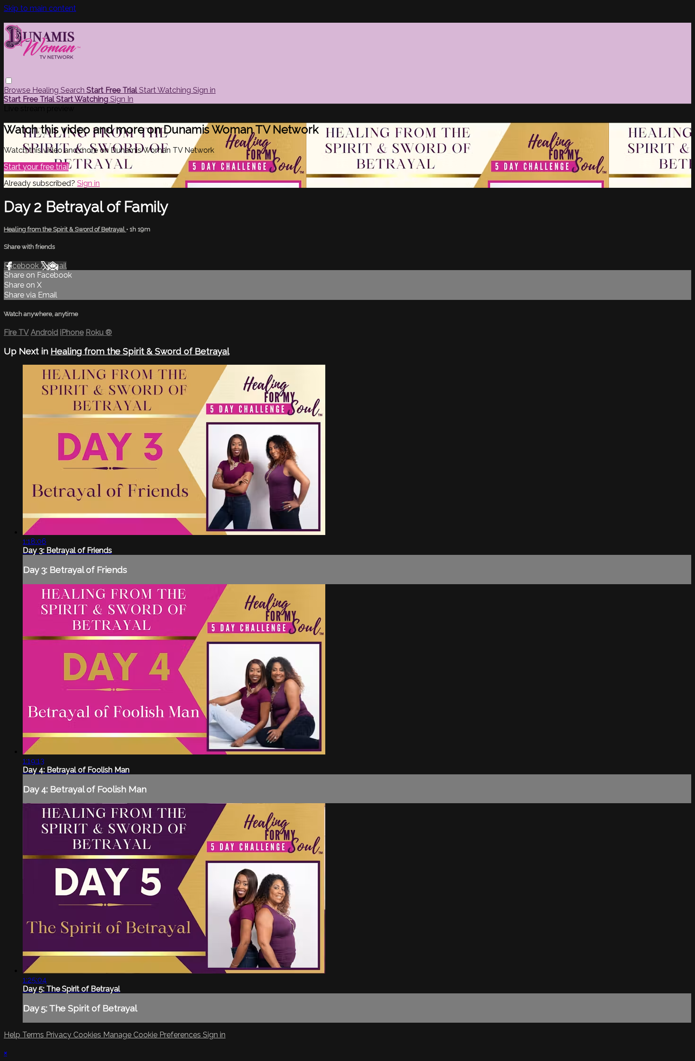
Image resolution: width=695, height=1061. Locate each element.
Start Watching (166, 90)
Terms (34, 1034)
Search (74, 90)
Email (57, 265)
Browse (18, 90)
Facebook (22, 265)
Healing (46, 90)
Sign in (204, 90)
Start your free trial (36, 166)
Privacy (59, 1034)
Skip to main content (40, 8)
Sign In (121, 99)
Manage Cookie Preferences (153, 1034)
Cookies (88, 1034)
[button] (9, 81)
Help (13, 1034)
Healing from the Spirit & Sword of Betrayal (65, 229)
